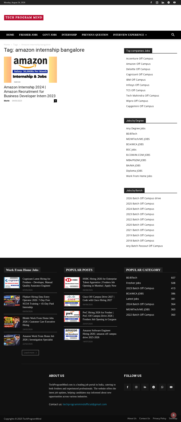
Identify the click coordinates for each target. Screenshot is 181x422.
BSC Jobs (131, 149)
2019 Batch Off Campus (140, 235)
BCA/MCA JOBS (135, 144)
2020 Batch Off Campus (140, 224)
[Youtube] (174, 2)
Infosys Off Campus (137, 85)
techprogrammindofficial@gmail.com (85, 404)
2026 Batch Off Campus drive (143, 198)
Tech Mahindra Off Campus (142, 95)
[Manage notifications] (173, 415)
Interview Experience (128, 35)
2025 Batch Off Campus (140, 203)
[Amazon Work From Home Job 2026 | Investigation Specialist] (12, 340)
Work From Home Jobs (139, 176)
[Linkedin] (162, 2)
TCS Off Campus (135, 90)
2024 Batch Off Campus (140, 208)
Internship (69, 35)
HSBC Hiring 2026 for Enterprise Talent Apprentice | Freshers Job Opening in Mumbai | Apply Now (100, 282)
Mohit (7, 100)
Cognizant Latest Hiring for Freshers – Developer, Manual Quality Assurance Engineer (37, 282)
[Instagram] (157, 2)
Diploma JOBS (134, 170)
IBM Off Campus (136, 79)
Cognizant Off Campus (139, 74)
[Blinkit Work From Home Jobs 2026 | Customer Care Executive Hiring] (12, 322)
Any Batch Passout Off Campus (144, 246)
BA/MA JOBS (133, 165)
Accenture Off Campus (139, 58)
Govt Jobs (50, 35)
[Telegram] (168, 2)
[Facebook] (151, 2)
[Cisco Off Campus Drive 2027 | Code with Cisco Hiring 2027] (72, 300)
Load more (29, 352)
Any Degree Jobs (135, 128)
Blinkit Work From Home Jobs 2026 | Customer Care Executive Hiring (39, 321)
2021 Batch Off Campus (140, 230)
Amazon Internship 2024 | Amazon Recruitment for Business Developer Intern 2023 (30, 91)
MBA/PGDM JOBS (136, 160)
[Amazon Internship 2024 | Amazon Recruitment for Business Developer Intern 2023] (30, 70)
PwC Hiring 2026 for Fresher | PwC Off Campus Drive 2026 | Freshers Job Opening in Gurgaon (99, 316)
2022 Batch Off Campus (140, 219)
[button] (173, 35)
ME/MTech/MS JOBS (138, 139)
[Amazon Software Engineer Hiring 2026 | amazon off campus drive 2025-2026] (72, 334)
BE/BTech (131, 133)
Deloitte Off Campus (138, 69)
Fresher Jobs (28, 35)
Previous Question (95, 35)
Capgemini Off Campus (140, 106)
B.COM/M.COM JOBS (138, 154)
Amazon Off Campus (138, 63)
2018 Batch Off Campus (140, 240)
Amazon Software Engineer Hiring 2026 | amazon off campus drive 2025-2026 (99, 334)
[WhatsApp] (162, 387)
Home (10, 35)
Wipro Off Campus (137, 101)
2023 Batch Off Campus (140, 214)
